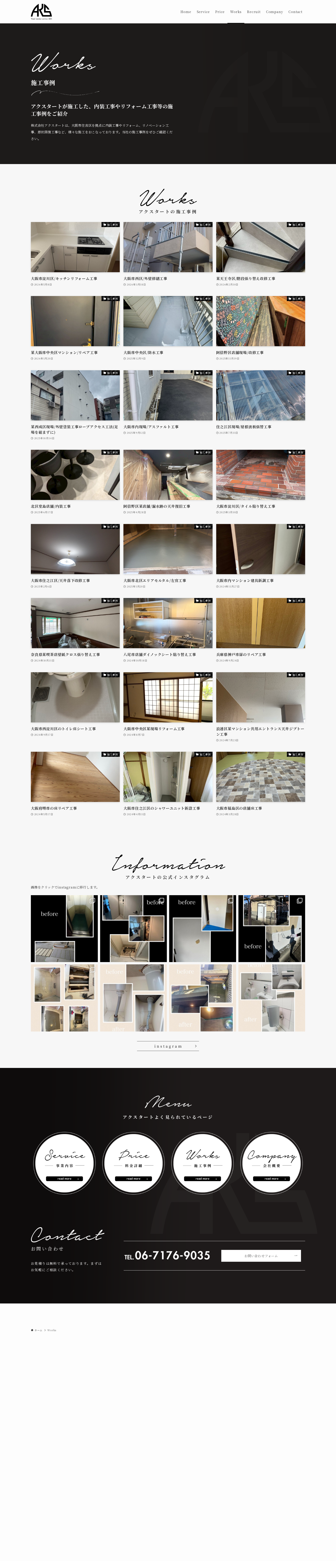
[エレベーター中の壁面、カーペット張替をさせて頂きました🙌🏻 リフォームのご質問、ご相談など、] (64, 928)
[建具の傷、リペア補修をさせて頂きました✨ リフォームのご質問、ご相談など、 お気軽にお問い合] (202, 928)
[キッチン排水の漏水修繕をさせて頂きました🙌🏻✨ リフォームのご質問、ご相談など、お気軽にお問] (133, 998)
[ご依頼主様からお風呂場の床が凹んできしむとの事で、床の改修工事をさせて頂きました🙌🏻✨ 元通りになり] (64, 998)
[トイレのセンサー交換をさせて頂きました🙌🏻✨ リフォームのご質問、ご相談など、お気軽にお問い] (271, 998)
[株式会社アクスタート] (41, 12)
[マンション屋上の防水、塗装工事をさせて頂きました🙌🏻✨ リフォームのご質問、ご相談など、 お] (271, 928)
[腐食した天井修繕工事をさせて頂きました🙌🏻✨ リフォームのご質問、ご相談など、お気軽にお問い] (202, 998)
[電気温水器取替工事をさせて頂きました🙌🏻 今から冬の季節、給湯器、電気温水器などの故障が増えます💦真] (133, 928)
